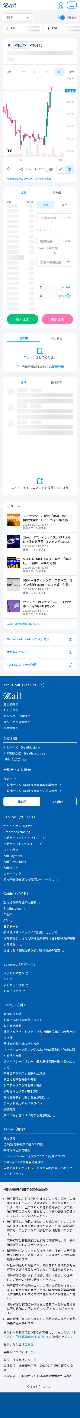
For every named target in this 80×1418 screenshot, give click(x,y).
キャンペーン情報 (15, 716)
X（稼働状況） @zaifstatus (22, 753)
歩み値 (56, 192)
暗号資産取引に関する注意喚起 (24, 1097)
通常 (23, 382)
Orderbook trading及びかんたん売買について (34, 1156)
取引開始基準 (12, 1026)
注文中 (23, 338)
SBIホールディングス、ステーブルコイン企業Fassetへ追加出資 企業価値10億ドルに (47, 582)
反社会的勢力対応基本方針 (21, 1043)
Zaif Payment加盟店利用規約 (23, 1162)
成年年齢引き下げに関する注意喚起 (27, 1115)
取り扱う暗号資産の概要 (19, 902)
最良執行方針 (12, 1014)
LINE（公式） (12, 759)
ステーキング (12, 873)
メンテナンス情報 (15, 722)
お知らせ (9, 710)
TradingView (12, 908)
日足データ (10, 926)
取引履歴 (57, 338)
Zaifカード (10, 867)
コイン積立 (10, 850)
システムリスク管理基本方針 (22, 1085)
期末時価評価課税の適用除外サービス (28, 879)
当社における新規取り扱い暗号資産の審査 (31, 950)
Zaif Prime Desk (14, 861)
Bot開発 (56, 382)
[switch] (60, 17)
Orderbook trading (16, 832)
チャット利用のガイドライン (22, 1103)
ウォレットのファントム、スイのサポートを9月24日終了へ (47, 604)
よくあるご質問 (13, 985)
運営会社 (9, 704)
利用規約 (9, 1138)
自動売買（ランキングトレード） (25, 838)
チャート (31, 169)
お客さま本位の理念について (22, 1020)
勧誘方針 (9, 1109)
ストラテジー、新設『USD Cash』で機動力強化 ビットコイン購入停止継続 (48, 518)
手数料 (7, 914)
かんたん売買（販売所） (19, 826)
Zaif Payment (12, 856)
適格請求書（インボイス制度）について (30, 932)
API (5, 920)
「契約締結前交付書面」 (31, 1337)
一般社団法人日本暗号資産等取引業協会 (30, 785)
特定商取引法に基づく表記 (25, 1144)
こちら (28, 1344)
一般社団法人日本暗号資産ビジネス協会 (30, 791)
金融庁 (7, 779)
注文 (23, 192)
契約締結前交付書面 (16, 1150)
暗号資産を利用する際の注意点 (24, 1073)
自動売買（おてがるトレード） (24, 844)
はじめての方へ (13, 973)
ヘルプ (7, 979)
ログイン (30, 357)
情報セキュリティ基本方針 (21, 1091)
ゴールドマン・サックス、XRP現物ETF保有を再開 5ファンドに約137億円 (47, 539)
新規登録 (58, 366)
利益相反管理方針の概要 (19, 1079)
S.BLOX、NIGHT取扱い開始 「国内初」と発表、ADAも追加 (47, 561)
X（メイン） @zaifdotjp (20, 747)
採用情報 (9, 728)
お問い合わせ (12, 991)
